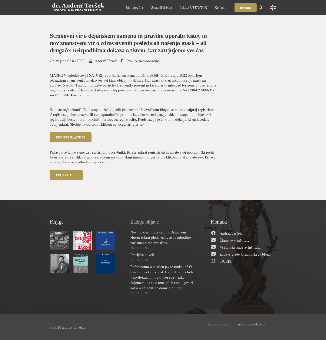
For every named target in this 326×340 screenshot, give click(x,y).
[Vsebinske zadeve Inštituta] (215, 247)
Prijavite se (66, 175)
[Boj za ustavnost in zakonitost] (82, 240)
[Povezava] (78, 7)
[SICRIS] (215, 261)
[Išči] (261, 7)
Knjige (57, 222)
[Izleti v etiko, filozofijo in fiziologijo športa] (82, 263)
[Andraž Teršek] (215, 233)
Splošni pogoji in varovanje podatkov (236, 324)
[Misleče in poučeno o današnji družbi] (105, 263)
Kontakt (219, 222)
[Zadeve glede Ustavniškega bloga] (215, 254)
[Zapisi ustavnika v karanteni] (59, 263)
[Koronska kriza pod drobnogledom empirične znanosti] (105, 240)
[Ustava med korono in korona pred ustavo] (59, 240)
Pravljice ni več (142, 254)
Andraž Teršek (106, 60)
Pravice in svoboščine (143, 60)
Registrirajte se (70, 137)
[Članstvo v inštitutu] (215, 240)
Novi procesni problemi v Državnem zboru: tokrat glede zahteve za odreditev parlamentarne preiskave (161, 237)
